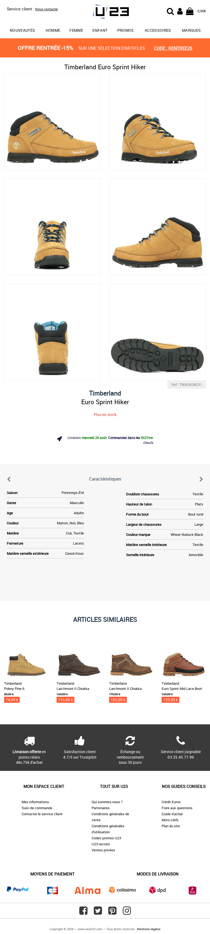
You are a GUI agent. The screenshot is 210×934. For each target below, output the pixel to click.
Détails (148, 442)
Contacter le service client (42, 813)
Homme (53, 30)
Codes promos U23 (106, 837)
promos (125, 30)
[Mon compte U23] (180, 10)
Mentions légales (149, 929)
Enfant (99, 30)
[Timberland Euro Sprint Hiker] (52, 121)
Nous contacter (46, 9)
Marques (191, 30)
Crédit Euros (171, 801)
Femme (76, 30)
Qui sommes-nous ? (107, 801)
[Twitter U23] (98, 912)
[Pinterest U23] (112, 912)
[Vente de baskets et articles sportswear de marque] (105, 12)
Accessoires (158, 30)
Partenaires (101, 807)
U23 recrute (101, 844)
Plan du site (171, 825)
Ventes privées (103, 850)
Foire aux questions (177, 807)
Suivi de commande (37, 807)
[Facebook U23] (83, 912)
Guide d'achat (172, 813)
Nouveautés (22, 30)
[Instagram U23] (127, 912)
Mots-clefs (170, 819)
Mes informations (35, 801)
